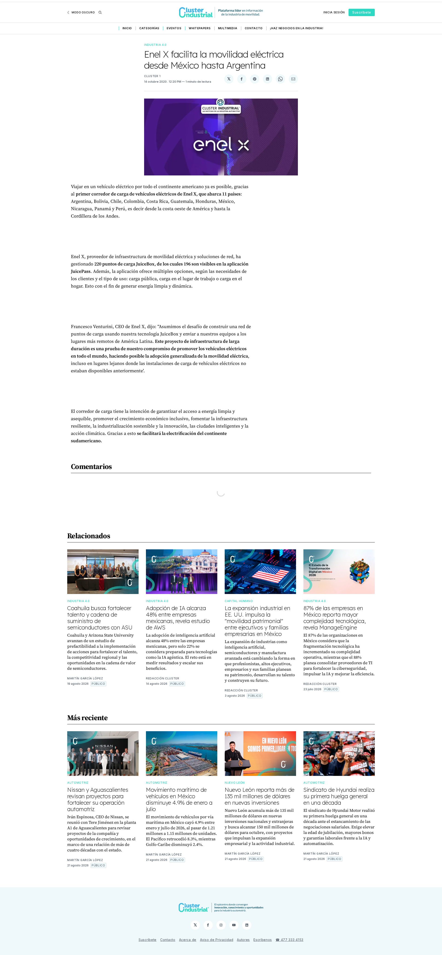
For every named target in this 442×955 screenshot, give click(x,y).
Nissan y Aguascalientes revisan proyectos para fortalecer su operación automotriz (97, 799)
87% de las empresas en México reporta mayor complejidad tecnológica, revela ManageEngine (334, 618)
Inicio (127, 28)
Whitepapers (200, 28)
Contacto (254, 28)
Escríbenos (262, 940)
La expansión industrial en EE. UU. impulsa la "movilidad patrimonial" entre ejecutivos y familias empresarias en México (257, 621)
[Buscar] (100, 12)
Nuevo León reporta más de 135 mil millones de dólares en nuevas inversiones (259, 796)
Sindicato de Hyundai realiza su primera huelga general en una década (338, 796)
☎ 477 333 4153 (289, 940)
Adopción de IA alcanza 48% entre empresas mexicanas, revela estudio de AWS (178, 618)
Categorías (149, 28)
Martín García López (85, 678)
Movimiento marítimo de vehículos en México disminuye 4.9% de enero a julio (179, 799)
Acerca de (187, 940)
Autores (243, 940)
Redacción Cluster (162, 678)
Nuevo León (235, 782)
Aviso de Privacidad (216, 940)
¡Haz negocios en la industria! (296, 28)
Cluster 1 (152, 76)
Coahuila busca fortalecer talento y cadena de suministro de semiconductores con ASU (100, 618)
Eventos (174, 28)
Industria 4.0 (155, 45)
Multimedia (227, 28)
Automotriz (78, 782)
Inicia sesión (334, 12)
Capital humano (239, 601)
